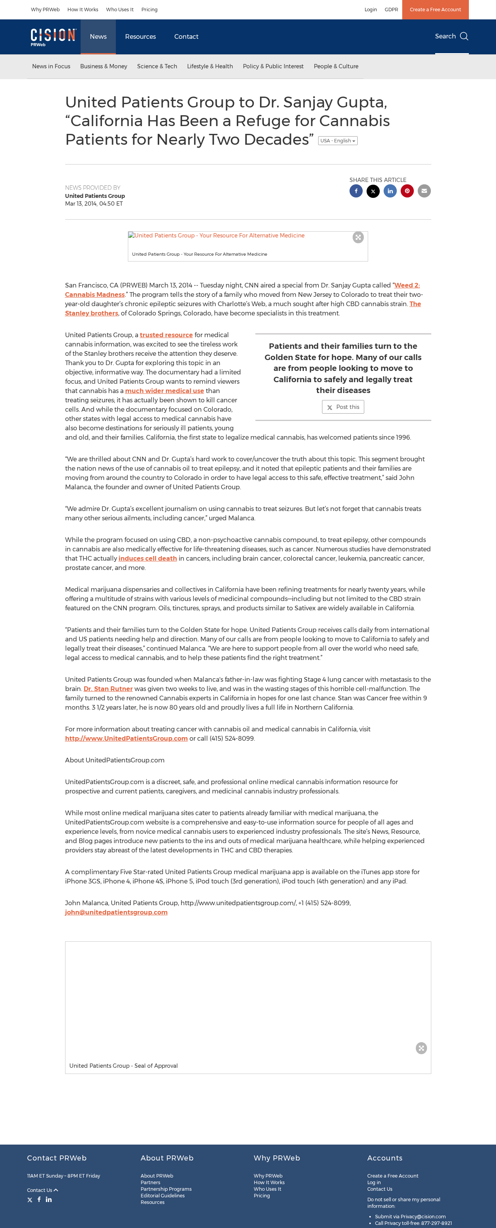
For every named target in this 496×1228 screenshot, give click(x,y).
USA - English (336, 141)
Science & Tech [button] (157, 66)
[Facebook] (39, 1199)
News (98, 36)
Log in (374, 1182)
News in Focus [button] (51, 66)
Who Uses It (120, 9)
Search (445, 36)
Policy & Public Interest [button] (273, 66)
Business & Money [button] (103, 66)
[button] (248, 235)
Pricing (149, 9)
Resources (140, 36)
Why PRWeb (45, 9)
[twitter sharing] (373, 192)
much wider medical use (164, 391)
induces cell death (148, 558)
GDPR (391, 9)
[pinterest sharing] (407, 191)
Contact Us (40, 1190)
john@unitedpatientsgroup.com (116, 912)
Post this (347, 407)
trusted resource (166, 335)
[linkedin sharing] (390, 191)
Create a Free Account (435, 9)
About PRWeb (157, 1176)
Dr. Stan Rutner (108, 689)
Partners (150, 1182)
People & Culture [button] (336, 66)
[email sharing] (424, 191)
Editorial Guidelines (163, 1196)
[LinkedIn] (49, 1199)
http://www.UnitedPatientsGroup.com (126, 738)
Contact (186, 36)
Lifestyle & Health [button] (210, 66)
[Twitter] (30, 1199)
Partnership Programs (166, 1189)
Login (371, 9)
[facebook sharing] (356, 191)
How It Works (82, 9)
